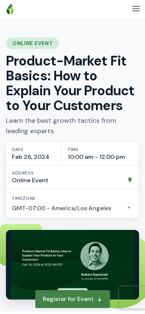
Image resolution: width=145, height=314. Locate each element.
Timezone (24, 198)
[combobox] (72, 208)
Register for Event (68, 299)
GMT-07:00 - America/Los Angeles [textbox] (61, 208)
